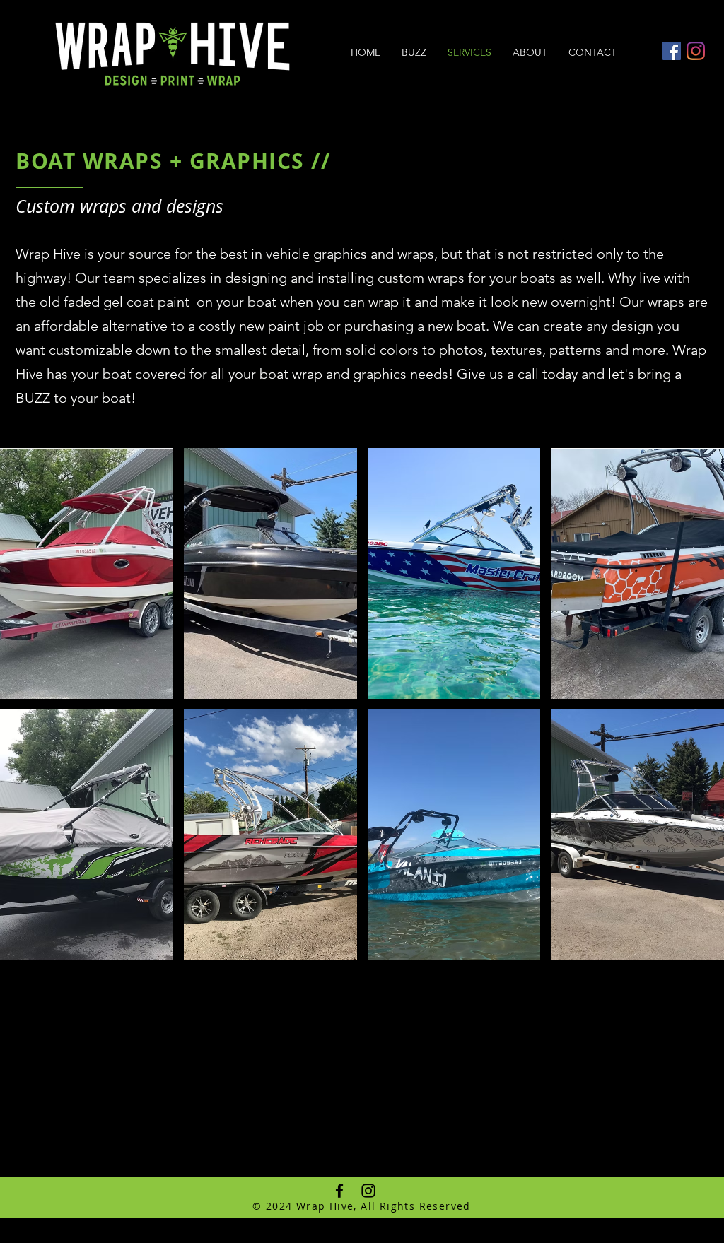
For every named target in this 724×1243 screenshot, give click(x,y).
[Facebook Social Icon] (671, 51)
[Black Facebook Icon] (339, 1191)
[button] (86, 573)
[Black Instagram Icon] (368, 1191)
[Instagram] (696, 51)
